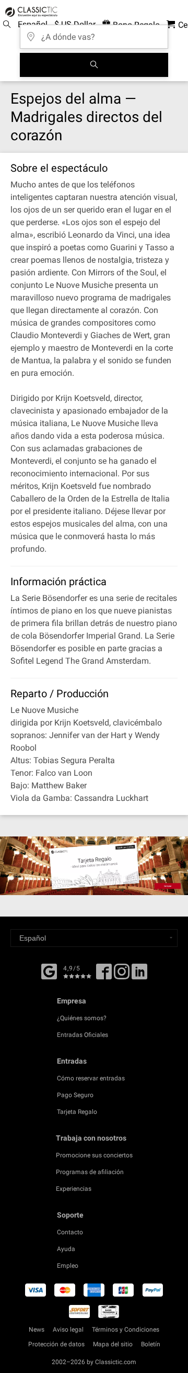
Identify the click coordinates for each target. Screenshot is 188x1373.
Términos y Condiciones (125, 1329)
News (36, 1329)
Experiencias (73, 1188)
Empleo (67, 1265)
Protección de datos (56, 1344)
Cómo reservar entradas (91, 1078)
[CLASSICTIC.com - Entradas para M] (30, 12)
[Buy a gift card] (94, 865)
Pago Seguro (75, 1095)
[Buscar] (94, 65)
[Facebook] (49, 970)
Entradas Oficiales (82, 1035)
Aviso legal (68, 1329)
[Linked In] (139, 975)
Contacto (70, 1232)
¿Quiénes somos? (82, 1018)
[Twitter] (122, 975)
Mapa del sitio (113, 1344)
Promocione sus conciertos (94, 1155)
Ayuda (66, 1249)
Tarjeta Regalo (77, 1111)
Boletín (150, 1344)
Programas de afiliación (90, 1172)
